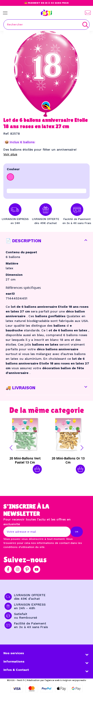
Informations (13, 661)
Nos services (13, 653)
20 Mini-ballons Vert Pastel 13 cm (25, 460)
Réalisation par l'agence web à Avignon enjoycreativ (56, 680)
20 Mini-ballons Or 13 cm (68, 460)
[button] (11, 447)
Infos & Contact (16, 670)
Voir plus (10, 154)
